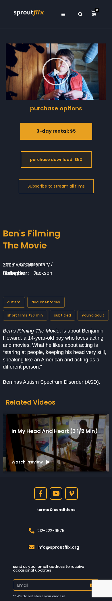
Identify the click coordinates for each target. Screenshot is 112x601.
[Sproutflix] (28, 12)
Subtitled (62, 315)
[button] (63, 14)
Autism (14, 302)
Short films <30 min (25, 315)
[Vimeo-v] (71, 493)
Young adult (93, 315)
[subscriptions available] (56, 186)
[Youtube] (56, 493)
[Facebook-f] (40, 493)
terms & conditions (56, 509)
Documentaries (46, 302)
